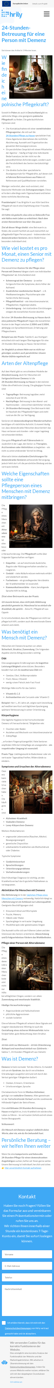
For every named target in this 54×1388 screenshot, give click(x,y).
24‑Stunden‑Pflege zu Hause (20, 135)
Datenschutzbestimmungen (18, 1328)
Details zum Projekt (39, 4)
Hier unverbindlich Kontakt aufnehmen (23, 1168)
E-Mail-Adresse (12, 1266)
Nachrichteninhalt (13, 1289)
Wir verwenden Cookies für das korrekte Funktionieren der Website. (27, 1346)
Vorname (9, 1254)
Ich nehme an (16, 1382)
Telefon (8, 1277)
